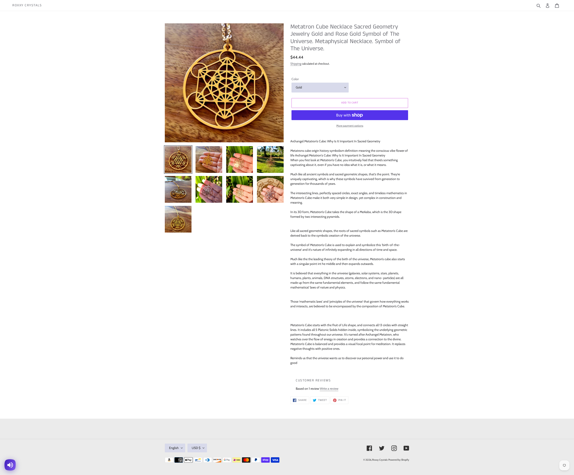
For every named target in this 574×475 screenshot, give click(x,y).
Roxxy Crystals (27, 5)
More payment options (349, 125)
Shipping (295, 63)
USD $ (196, 448)
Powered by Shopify (398, 459)
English (174, 448)
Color (295, 79)
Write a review (329, 389)
